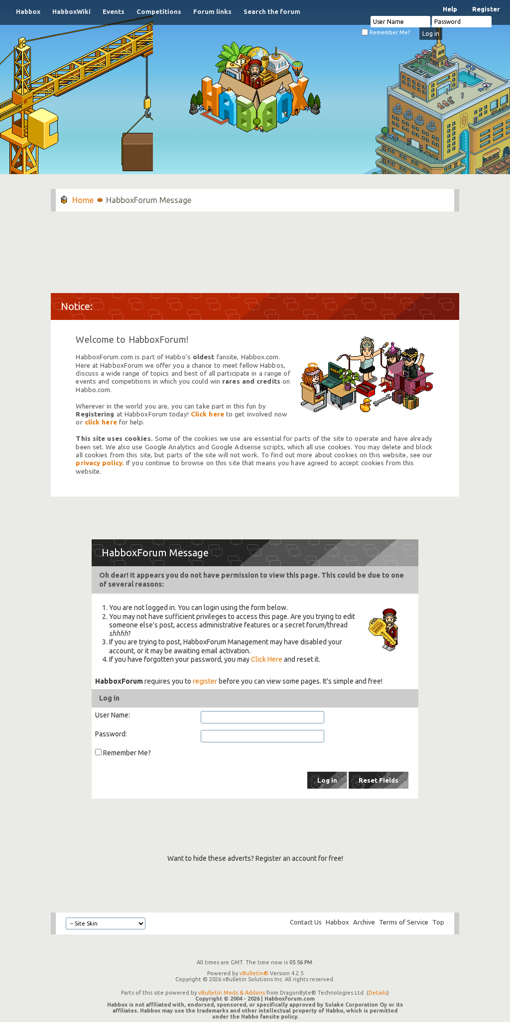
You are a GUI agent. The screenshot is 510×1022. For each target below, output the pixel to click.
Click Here (266, 659)
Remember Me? (389, 32)
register (205, 681)
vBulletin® (254, 973)
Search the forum (272, 11)
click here (101, 422)
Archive (364, 922)
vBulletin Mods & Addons (231, 993)
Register (486, 8)
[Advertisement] (255, 247)
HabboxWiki (71, 11)
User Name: (112, 715)
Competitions (158, 11)
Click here (207, 414)
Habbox (28, 11)
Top (438, 922)
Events (114, 11)
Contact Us (306, 922)
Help (450, 8)
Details (378, 993)
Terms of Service (403, 922)
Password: (111, 734)
